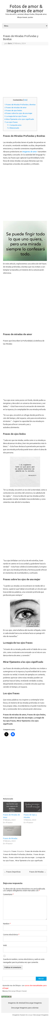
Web (5, 945)
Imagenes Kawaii (18, 1015)
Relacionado (13, 128)
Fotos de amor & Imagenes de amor (25, 8)
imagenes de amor (29, 152)
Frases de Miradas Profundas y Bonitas (20, 105)
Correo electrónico (11, 935)
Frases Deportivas (12, 872)
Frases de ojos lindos (13, 110)
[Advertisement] (25, 72)
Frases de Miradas (10, 838)
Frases (14, 851)
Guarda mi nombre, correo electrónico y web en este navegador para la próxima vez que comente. (23, 960)
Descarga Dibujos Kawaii (17, 991)
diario (10, 43)
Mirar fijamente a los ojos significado (19, 119)
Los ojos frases (11, 122)
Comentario (8, 894)
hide (25, 100)
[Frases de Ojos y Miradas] (33, 807)
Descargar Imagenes (40, 1015)
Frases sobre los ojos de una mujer (18, 113)
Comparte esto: (14, 125)
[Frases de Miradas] (12, 831)
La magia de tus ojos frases (15, 116)
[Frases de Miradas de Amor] (12, 807)
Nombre (7, 924)
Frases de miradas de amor (15, 107)
